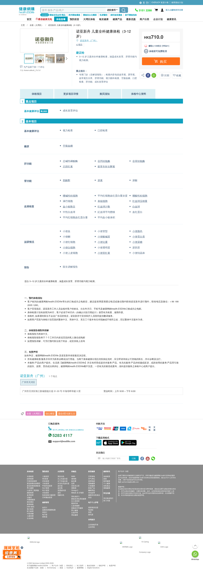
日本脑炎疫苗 (47, 497)
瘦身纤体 (74, 503)
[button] (66, 59)
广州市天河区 (28, 382)
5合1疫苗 (45, 488)
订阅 (134, 458)
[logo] (27, 15)
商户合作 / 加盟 (57, 565)
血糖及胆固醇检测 (49, 510)
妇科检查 (30, 478)
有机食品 (106, 485)
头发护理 (74, 512)
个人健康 (106, 483)
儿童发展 (30, 516)
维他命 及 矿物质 (77, 492)
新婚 (42, 567)
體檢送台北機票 (90, 14)
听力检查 (30, 511)
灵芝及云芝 (75, 485)
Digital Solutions (93, 567)
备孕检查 (30, 495)
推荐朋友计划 (177, 2)
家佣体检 (30, 504)
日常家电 (91, 476)
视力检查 (30, 509)
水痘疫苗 (45, 492)
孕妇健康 (74, 515)
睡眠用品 (91, 490)
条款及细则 (91, 565)
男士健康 (30, 488)
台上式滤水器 (63, 478)
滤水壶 (60, 485)
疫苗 (105, 478)
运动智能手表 (93, 524)
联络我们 (69, 565)
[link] (34, 541)
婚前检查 (30, 492)
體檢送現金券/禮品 (57, 14)
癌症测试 (30, 502)
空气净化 (91, 478)
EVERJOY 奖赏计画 (159, 2)
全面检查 (30, 476)
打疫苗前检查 (32, 481)
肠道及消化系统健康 (78, 498)
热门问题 (106, 500)
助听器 (44, 516)
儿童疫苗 (45, 476)
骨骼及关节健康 (77, 508)
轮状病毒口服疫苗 (49, 495)
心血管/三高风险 (33, 490)
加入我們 (80, 565)
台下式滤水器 (63, 481)
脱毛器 (90, 514)
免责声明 (112, 565)
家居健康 (106, 481)
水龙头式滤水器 (63, 483)
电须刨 (90, 510)
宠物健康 (91, 483)
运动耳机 (91, 527)
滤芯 (59, 492)
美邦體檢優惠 (74, 14)
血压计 (44, 507)
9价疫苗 (45, 478)
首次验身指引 (108, 498)
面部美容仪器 (93, 507)
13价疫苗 (45, 483)
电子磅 (44, 514)
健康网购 (80, 567)
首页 (29, 19)
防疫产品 (91, 488)
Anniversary (51, 567)
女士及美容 (75, 501)
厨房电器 (91, 481)
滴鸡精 (73, 478)
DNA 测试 (30, 506)
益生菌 (73, 481)
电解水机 (61, 495)
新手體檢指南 (131, 14)
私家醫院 (103, 14)
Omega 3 (74, 490)
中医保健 (30, 513)
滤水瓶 (60, 488)
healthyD (70, 567)
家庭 (61, 567)
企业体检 (30, 518)
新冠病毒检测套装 (33, 485)
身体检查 (106, 476)
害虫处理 (91, 492)
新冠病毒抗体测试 (33, 483)
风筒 (90, 512)
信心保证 (50, 413)
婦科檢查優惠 (116, 14)
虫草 (73, 483)
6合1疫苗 (45, 490)
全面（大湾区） (34, 413)
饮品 (90, 497)
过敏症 (29, 497)
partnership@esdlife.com (130, 482)
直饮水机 (61, 476)
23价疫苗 (45, 481)
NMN (73, 476)
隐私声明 (102, 565)
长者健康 (91, 485)
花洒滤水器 (62, 490)
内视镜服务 (31, 499)
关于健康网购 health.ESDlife (37, 565)
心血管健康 (75, 505)
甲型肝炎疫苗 (47, 485)
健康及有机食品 (94, 495)
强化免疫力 (75, 496)
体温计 (44, 512)
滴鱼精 (73, 488)
